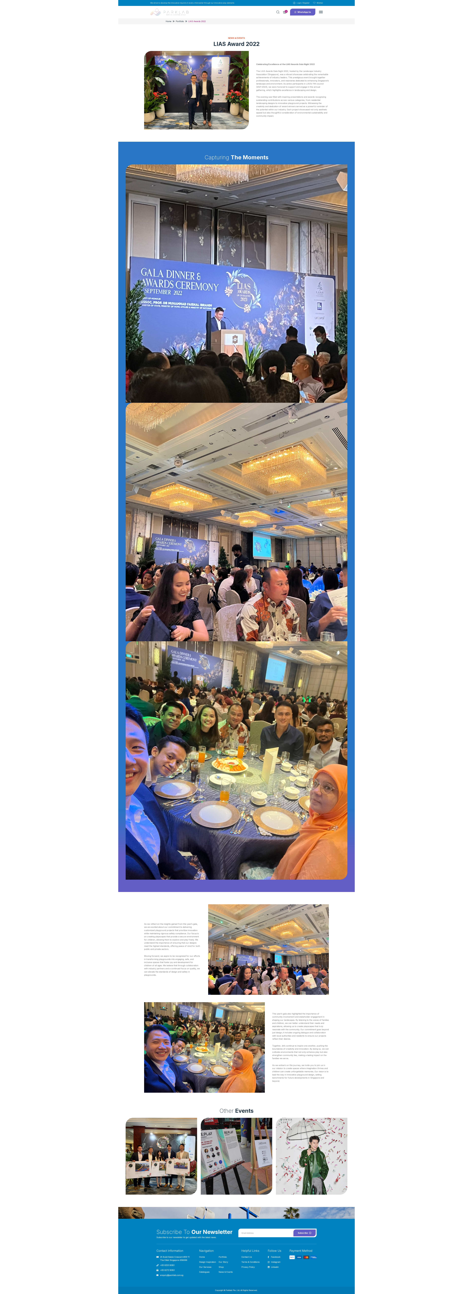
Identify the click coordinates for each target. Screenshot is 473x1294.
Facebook (275, 1257)
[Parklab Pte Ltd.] (169, 12)
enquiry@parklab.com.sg (171, 1275)
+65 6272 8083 (167, 1270)
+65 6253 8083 (167, 1265)
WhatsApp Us (304, 12)
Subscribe (303, 1233)
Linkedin (275, 1267)
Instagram (275, 1262)
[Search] (277, 12)
